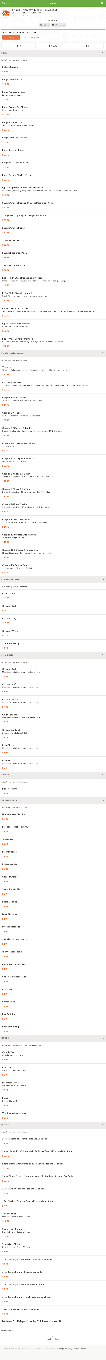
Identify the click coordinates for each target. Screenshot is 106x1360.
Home (5, 1348)
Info (86, 46)
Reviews (52, 46)
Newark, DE (16, 1348)
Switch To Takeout (33, 37)
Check (11, 37)
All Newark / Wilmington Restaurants (40, 1348)
